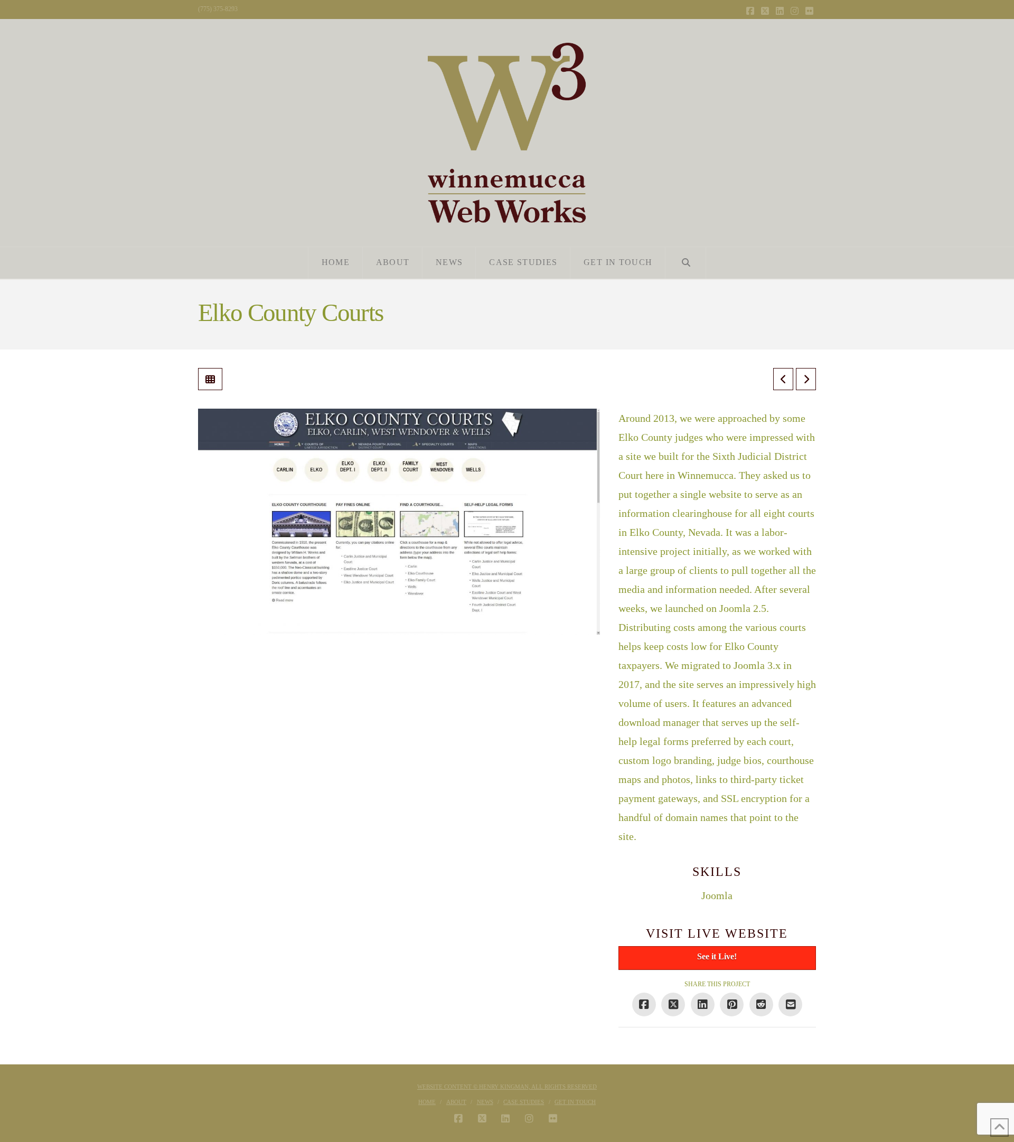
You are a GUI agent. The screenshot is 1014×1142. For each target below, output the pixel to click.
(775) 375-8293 (218, 9)
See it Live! (717, 956)
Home (427, 1102)
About (456, 1102)
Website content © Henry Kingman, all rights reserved (507, 1086)
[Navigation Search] (685, 263)
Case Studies (523, 1102)
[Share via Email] (790, 1004)
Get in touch (575, 1102)
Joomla (717, 895)
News (485, 1102)
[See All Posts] (210, 379)
